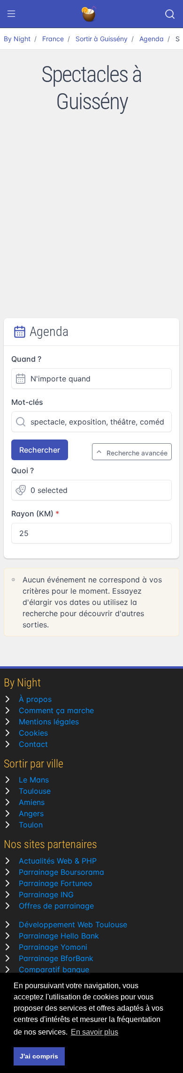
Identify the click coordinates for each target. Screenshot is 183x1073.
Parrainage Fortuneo (55, 883)
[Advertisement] (91, 222)
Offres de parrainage (56, 905)
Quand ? (26, 359)
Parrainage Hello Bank (59, 935)
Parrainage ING (46, 894)
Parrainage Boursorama (61, 872)
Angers (31, 813)
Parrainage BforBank (56, 958)
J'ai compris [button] (39, 1056)
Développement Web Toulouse (73, 924)
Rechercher (39, 450)
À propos (35, 699)
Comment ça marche (56, 710)
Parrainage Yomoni (53, 947)
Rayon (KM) (32, 513)
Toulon (31, 824)
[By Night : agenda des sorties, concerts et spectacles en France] (89, 14)
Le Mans (34, 779)
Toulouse (35, 791)
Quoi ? (22, 470)
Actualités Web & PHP (58, 860)
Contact (33, 744)
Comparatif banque (54, 969)
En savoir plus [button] (94, 1032)
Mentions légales (49, 721)
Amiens (32, 802)
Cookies (33, 733)
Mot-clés (27, 402)
